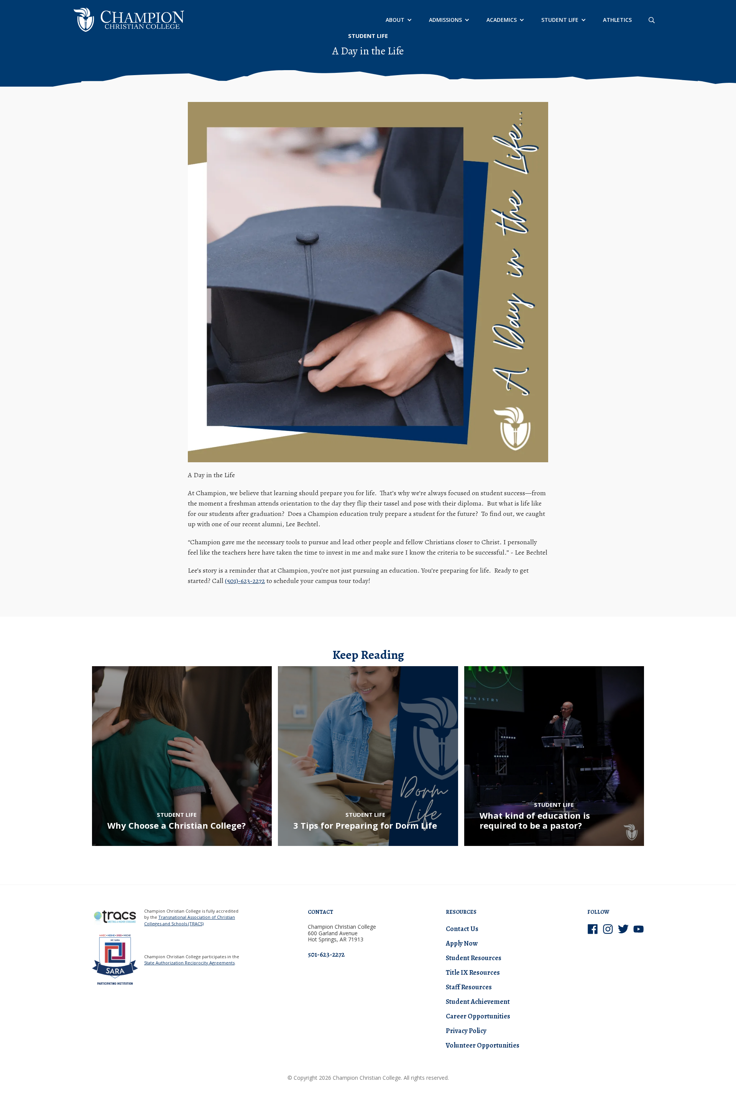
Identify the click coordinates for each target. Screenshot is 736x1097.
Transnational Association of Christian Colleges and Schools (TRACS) (189, 920)
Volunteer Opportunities (482, 1045)
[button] (398, 20)
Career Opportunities (478, 1016)
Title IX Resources (473, 972)
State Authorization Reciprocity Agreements (189, 963)
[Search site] (651, 20)
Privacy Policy (466, 1030)
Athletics (617, 19)
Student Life (559, 19)
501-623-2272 (326, 954)
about (395, 19)
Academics (501, 19)
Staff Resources (469, 987)
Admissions (445, 19)
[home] (129, 20)
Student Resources (473, 957)
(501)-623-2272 (245, 580)
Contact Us (462, 928)
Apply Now (462, 943)
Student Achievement (478, 1001)
